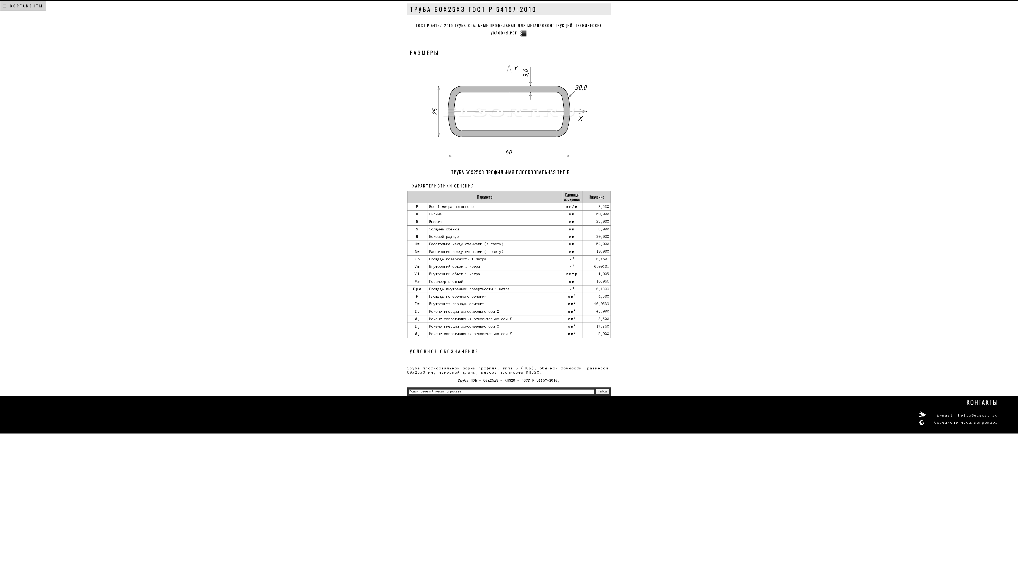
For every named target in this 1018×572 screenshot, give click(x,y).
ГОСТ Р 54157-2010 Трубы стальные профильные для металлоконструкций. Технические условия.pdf (509, 29)
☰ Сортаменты (23, 5)
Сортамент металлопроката (966, 422)
